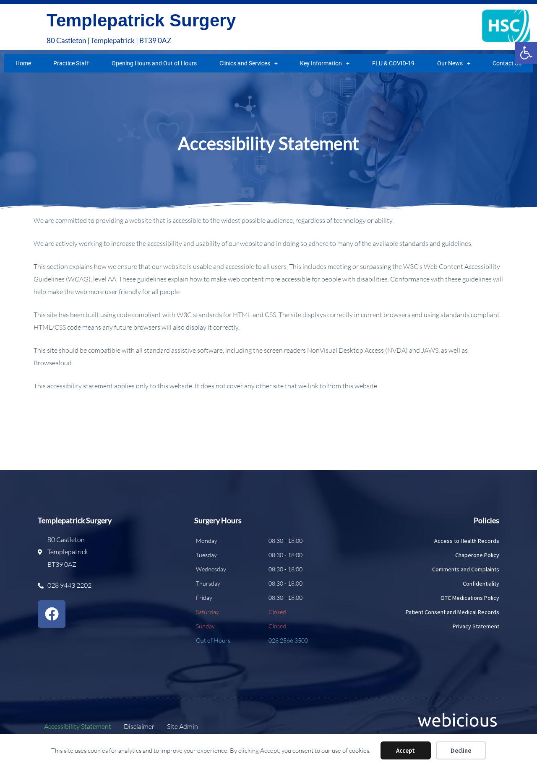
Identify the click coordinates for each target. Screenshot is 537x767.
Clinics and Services (244, 63)
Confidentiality (481, 583)
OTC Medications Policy (470, 598)
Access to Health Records (466, 541)
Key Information (321, 63)
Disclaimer (139, 726)
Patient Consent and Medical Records (452, 612)
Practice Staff (71, 63)
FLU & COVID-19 (393, 63)
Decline (461, 750)
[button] (526, 53)
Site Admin (182, 726)
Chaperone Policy (477, 555)
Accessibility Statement (77, 726)
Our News (450, 63)
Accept (405, 750)
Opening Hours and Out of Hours (154, 63)
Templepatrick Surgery (141, 20)
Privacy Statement (476, 626)
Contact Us (507, 63)
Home (23, 63)
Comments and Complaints (465, 569)
